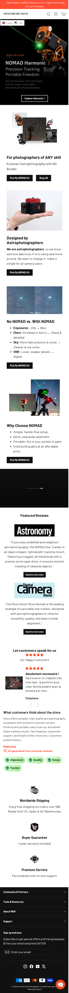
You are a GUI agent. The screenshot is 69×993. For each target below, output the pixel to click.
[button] (32, 704)
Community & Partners (15, 891)
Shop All (43, 178)
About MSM (9, 911)
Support (7, 921)
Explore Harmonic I (35, 98)
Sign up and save (12, 932)
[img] (34, 654)
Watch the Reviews (37, 495)
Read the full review (35, 575)
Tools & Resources (13, 901)
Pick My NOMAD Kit (19, 178)
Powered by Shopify (34, 989)
